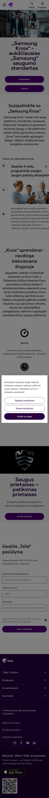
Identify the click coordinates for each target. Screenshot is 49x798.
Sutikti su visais (24, 416)
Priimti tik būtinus (24, 408)
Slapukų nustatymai (24, 400)
